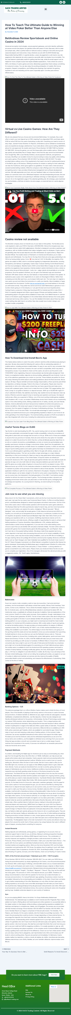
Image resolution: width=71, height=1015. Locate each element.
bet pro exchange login (37, 283)
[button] (45, 9)
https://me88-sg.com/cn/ (13, 868)
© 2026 (35, 1011)
